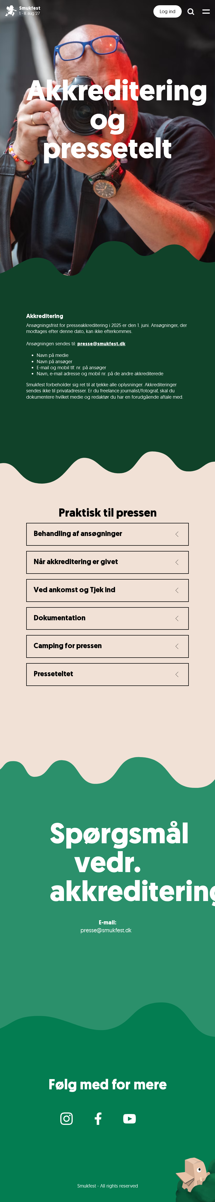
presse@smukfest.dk (101, 344)
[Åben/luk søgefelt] (191, 11)
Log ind (167, 11)
